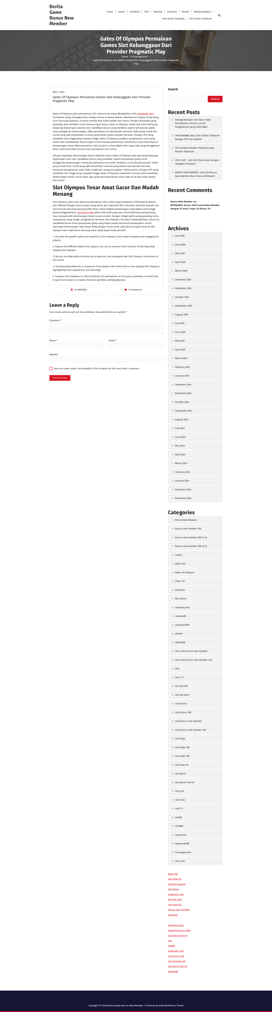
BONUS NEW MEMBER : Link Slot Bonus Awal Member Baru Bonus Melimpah (196, 174)
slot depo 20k (182, 756)
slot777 (179, 808)
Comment (55, 320)
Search (173, 89)
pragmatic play (145, 113)
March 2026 (181, 270)
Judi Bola (135, 11)
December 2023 (183, 489)
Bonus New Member (181, 201)
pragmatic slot (176, 894)
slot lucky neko (85, 212)
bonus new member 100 (188, 528)
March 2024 (181, 463)
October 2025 (182, 297)
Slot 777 (179, 677)
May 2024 (180, 445)
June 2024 (180, 437)
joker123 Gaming (176, 884)
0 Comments (135, 289)
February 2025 (182, 367)
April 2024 (180, 454)
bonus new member (179, 909)
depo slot (180, 563)
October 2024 (182, 402)
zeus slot (180, 861)
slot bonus (181, 703)
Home (110, 11)
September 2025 (183, 305)
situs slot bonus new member (191, 651)
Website (53, 354)
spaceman (180, 834)
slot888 (179, 826)
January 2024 (182, 480)
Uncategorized (139, 56)
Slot (146, 11)
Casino (121, 11)
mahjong (173, 914)
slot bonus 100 (183, 712)
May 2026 (180, 253)
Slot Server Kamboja (173, 18)
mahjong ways (176, 925)
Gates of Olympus (184, 572)
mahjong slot (182, 607)
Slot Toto (180, 799)
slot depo (180, 738)
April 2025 (180, 349)
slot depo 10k (182, 747)
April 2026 (180, 262)
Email (112, 340)
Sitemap (157, 11)
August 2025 (181, 314)
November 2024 (183, 393)
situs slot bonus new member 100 (193, 659)
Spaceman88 (182, 843)
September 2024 (183, 410)
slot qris (179, 791)
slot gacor (180, 773)
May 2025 (180, 340)
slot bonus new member (188, 721)
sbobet (179, 633)
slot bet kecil (182, 694)
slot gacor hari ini (184, 782)
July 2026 (180, 235)
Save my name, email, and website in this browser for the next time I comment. (97, 368)
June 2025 (180, 332)
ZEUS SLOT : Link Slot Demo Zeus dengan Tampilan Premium (197, 162)
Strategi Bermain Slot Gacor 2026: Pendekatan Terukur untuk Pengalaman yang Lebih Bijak (193, 123)
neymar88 (180, 616)
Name (53, 340)
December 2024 (183, 384)
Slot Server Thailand (200, 18)
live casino (180, 598)
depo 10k (173, 874)
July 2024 (180, 428)
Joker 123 (180, 581)
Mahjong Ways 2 (203, 11)
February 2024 (182, 472)
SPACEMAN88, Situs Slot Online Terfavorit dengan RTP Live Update (197, 137)
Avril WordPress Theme (171, 1005)
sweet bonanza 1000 (179, 930)
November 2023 (183, 498)
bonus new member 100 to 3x (191, 537)
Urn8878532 (80, 289)
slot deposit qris (176, 961)
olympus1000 (182, 624)
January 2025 (182, 375)
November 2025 (183, 288)
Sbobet (185, 11)
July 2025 (179, 323)
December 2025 (183, 279)
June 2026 (180, 244)
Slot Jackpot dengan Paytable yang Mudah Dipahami (194, 149)
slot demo (173, 889)
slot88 (178, 817)
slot (170, 940)
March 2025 (181, 358)
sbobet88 (180, 642)
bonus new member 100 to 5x (191, 546)
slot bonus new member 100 (190, 729)
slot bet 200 (181, 686)
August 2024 (181, 419)
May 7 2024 (59, 92)
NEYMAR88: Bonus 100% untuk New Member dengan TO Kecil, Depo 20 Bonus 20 (195, 207)
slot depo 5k (181, 764)
